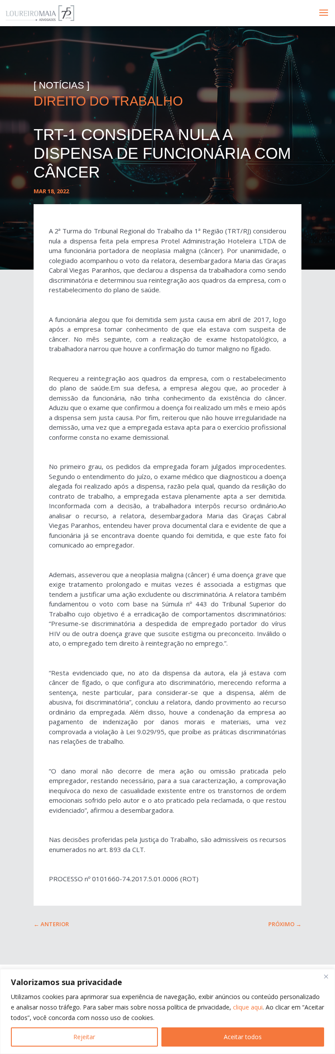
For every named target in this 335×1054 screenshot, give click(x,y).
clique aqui (248, 1007)
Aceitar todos (243, 1037)
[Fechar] (326, 976)
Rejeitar (84, 1037)
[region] (167, 1011)
